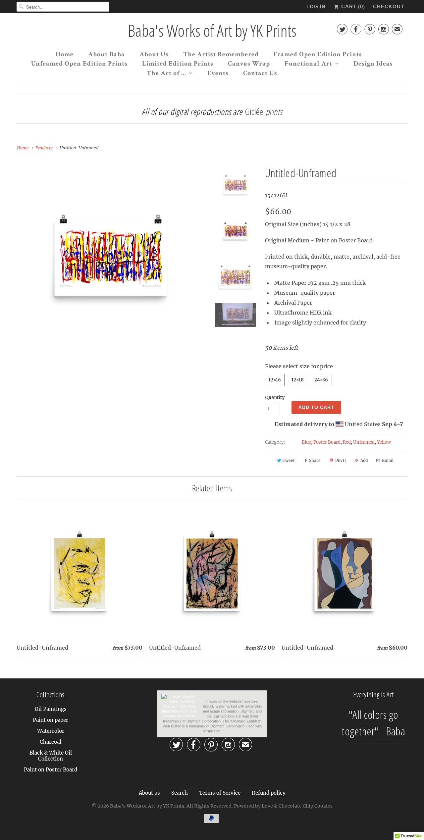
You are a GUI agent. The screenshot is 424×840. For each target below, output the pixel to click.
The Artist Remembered (221, 54)
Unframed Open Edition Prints (79, 63)
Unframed (364, 442)
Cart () (352, 6)
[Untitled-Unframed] (111, 259)
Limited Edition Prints (177, 63)
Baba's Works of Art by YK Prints (212, 30)
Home (65, 54)
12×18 (298, 380)
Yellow (384, 442)
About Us (154, 54)
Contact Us (260, 73)
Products (43, 147)
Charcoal (50, 742)
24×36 (321, 380)
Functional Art (308, 63)
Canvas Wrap (249, 63)
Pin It (340, 460)
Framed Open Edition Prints (317, 54)
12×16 (275, 380)
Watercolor (50, 731)
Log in (316, 6)
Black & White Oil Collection (50, 756)
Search (179, 793)
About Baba (106, 54)
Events (218, 73)
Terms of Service (219, 793)
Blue (306, 442)
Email (388, 460)
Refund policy (269, 793)
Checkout (388, 6)
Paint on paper (50, 720)
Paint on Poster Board (50, 769)
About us (149, 793)
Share (315, 460)
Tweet (289, 460)
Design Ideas (373, 63)
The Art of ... (166, 73)
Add (364, 460)
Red (347, 442)
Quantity (275, 397)
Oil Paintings (51, 709)
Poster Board (327, 442)
